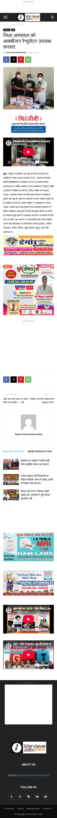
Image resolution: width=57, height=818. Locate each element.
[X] (13, 59)
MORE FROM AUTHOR (40, 451)
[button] (5, 17)
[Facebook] (6, 59)
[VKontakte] (37, 797)
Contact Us (47, 808)
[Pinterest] (21, 59)
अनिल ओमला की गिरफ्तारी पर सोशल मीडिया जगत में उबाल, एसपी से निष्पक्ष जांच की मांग (37, 479)
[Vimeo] (28, 797)
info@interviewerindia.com (34, 775)
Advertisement (33, 808)
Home (6, 24)
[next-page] (10, 507)
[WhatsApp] (28, 59)
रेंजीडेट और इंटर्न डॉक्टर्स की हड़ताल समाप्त (42, 401)
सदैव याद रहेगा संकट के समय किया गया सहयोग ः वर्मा (15, 401)
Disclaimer (9, 808)
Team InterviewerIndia (16, 52)
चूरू (22, 24)
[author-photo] (28, 429)
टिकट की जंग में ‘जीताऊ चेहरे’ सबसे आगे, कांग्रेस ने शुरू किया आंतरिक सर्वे (35, 495)
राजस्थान (15, 24)
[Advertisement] (28, 7)
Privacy (20, 808)
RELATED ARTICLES (14, 451)
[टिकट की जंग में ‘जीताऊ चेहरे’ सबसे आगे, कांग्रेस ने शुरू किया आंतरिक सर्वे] (11, 494)
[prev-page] (5, 507)
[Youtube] (45, 797)
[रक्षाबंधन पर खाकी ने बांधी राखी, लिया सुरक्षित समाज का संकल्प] (11, 464)
